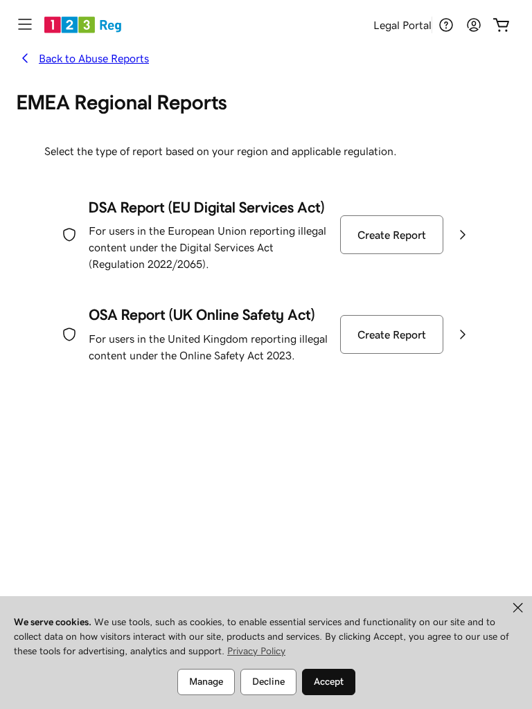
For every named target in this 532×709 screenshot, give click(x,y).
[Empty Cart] (501, 25)
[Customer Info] (474, 25)
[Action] (462, 234)
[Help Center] (446, 25)
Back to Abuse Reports (94, 58)
